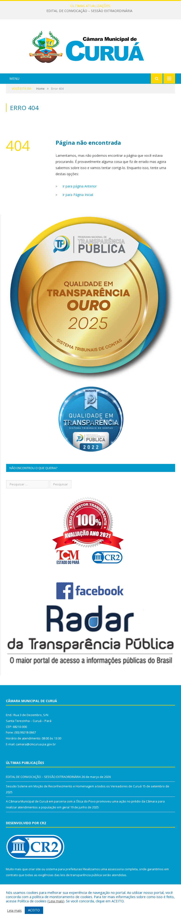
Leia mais (56, 901)
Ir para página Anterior (79, 186)
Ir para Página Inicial (77, 194)
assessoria (116, 869)
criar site (35, 869)
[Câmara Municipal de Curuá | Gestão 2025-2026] (90, 47)
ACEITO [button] (34, 910)
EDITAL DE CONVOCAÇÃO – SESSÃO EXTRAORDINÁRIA (43, 777)
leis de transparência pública (81, 875)
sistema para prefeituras (64, 869)
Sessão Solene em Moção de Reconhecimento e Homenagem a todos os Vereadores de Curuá (89, 11)
